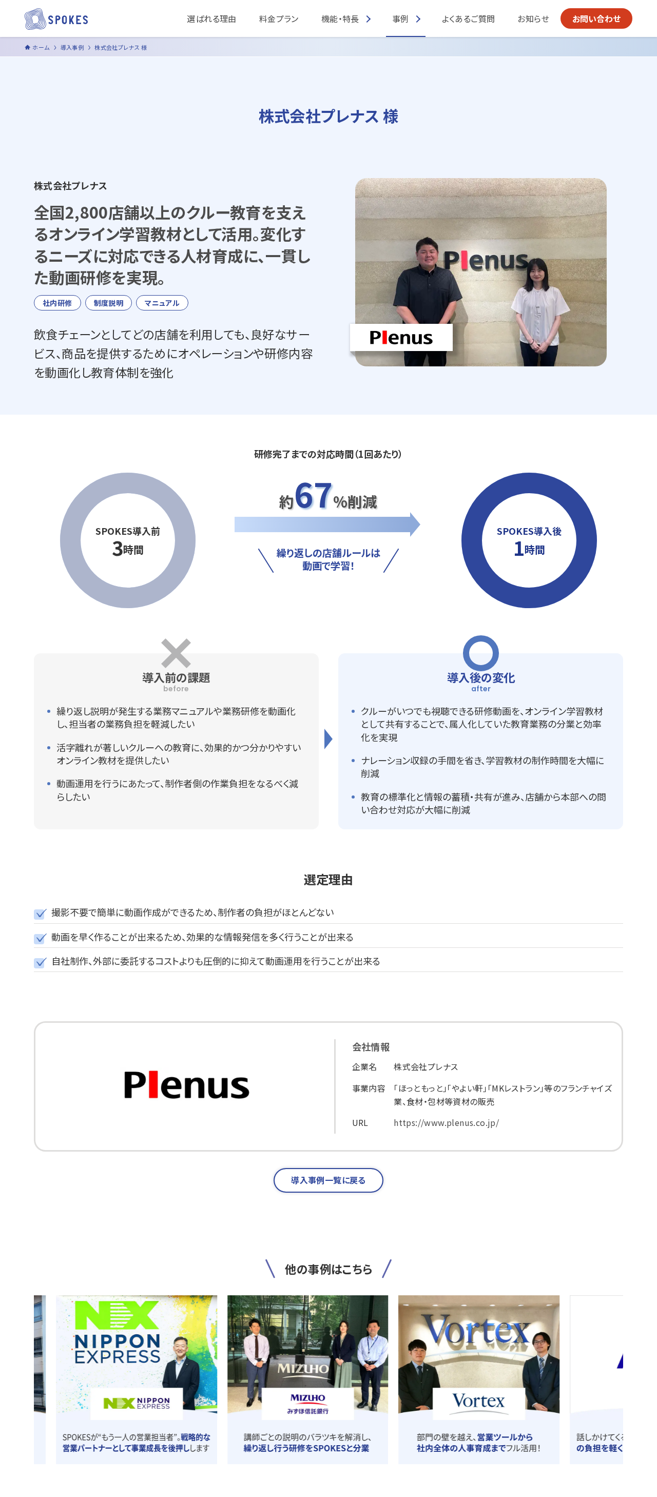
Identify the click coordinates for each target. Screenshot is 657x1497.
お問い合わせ (596, 18)
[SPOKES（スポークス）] (56, 19)
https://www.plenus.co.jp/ (446, 1122)
